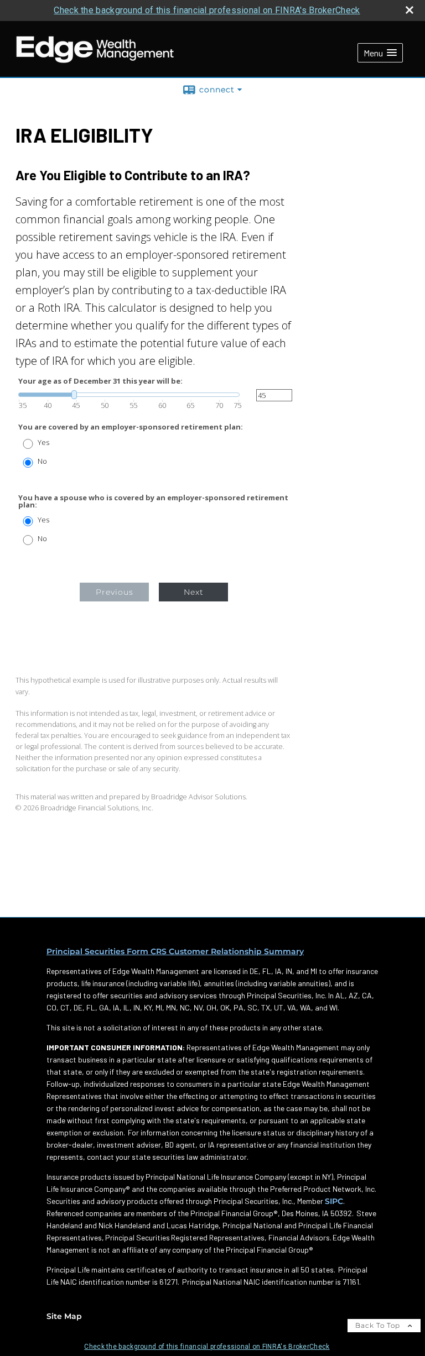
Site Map (64, 1316)
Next (194, 592)
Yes (43, 442)
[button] (380, 52)
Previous (114, 592)
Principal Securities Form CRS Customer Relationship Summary (175, 951)
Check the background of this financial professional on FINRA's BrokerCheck (207, 10)
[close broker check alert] (409, 10)
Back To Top (378, 1325)
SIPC (334, 1201)
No (42, 461)
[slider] (129, 394)
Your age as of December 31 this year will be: (100, 381)
